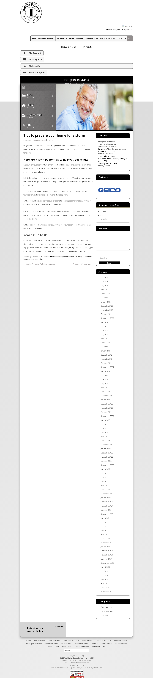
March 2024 (105, 391)
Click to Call (35, 66)
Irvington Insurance (85, 256)
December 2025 (107, 306)
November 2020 (107, 555)
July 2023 (104, 424)
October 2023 (106, 412)
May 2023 (104, 432)
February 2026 (106, 298)
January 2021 (106, 547)
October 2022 (106, 461)
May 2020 (104, 579)
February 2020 (106, 591)
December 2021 (107, 502)
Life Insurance (87, 640)
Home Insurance (49, 256)
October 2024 (106, 363)
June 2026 (104, 281)
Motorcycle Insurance (34, 643)
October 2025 (106, 314)
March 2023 (105, 440)
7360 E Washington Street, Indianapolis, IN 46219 (77, 658)
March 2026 (105, 294)
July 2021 (104, 522)
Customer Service (107, 38)
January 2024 (106, 400)
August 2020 (105, 567)
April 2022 (104, 485)
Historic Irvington (76, 38)
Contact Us (121, 38)
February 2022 (106, 493)
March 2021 (105, 538)
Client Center (67, 646)
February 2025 (106, 347)
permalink (39, 259)
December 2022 (107, 453)
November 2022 (107, 457)
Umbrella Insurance (81, 643)
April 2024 (104, 387)
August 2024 (105, 371)
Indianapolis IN (71, 256)
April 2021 (104, 534)
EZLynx (71, 667)
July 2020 (104, 571)
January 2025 (106, 351)
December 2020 (107, 551)
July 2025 (104, 326)
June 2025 (104, 330)
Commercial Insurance (71, 640)
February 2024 (106, 396)
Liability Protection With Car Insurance (39, 264)
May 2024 (104, 383)
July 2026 (104, 277)
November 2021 (107, 506)
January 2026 (106, 302)
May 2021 (104, 530)
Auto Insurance (106, 607)
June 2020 (104, 575)
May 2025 (104, 334)
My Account (128, 29)
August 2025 (105, 322)
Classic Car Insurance (103, 640)
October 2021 (106, 510)
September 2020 (107, 563)
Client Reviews (106, 643)
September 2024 (107, 367)
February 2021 (106, 542)
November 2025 (107, 310)
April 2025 (104, 338)
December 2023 (107, 404)
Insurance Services (45, 38)
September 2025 (107, 318)
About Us (94, 643)
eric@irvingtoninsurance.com (115, 149)
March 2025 (105, 343)
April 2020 (104, 583)
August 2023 (105, 420)
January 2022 (106, 498)
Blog (129, 38)
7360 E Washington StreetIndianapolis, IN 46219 (108, 145)
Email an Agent (114, 29)
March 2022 (105, 489)
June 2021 (104, 526)
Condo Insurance (120, 640)
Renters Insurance (51, 643)
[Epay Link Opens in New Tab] (128, 26)
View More (59, 627)
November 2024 (107, 359)
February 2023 (106, 445)
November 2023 (107, 408)
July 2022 (104, 473)
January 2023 (106, 449)
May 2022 (104, 481)
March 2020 (105, 587)
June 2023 (104, 428)
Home (34, 38)
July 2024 (104, 375)
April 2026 (104, 289)
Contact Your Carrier (82, 646)
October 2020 (106, 559)
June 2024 (104, 379)
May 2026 (104, 285)
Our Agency (61, 38)
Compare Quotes (91, 38)
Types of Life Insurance (83, 264)
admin (51, 140)
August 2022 (105, 469)
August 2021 (105, 518)
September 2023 (107, 416)
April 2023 (104, 436)
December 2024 (107, 355)
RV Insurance (66, 643)
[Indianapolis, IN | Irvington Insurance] (31, 11)
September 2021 (107, 514)
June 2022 (104, 477)
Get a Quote (35, 59)
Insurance (104, 615)
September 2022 (107, 465)
